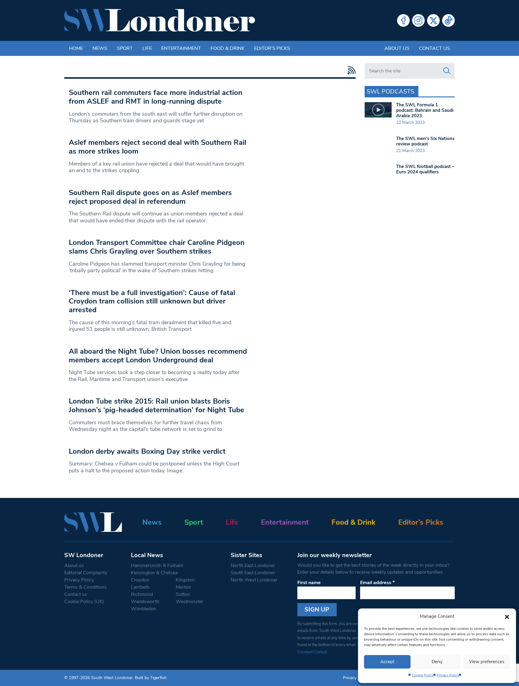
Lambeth (140, 587)
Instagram (418, 20)
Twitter (433, 20)
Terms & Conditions (85, 587)
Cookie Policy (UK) (84, 601)
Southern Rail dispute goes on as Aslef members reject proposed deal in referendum (150, 197)
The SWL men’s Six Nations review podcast (425, 141)
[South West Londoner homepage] (159, 20)
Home (76, 48)
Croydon (140, 580)
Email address (377, 582)
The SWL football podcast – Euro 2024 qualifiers (425, 169)
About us (396, 48)
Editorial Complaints (85, 572)
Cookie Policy (423, 675)
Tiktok (448, 20)
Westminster (189, 601)
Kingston (185, 580)
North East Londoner (253, 565)
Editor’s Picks (420, 522)
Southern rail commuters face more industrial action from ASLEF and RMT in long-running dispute (155, 97)
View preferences (486, 662)
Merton (183, 587)
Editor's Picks (272, 48)
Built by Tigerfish (151, 678)
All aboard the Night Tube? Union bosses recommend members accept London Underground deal (158, 355)
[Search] (447, 71)
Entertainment (181, 48)
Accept (387, 662)
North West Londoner (254, 580)
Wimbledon (143, 608)
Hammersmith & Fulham (157, 565)
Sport (125, 48)
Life (147, 48)
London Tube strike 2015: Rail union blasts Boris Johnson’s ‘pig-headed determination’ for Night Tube (156, 405)
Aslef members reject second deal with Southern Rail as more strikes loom (157, 147)
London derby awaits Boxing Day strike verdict (147, 451)
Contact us (434, 48)
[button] (507, 616)
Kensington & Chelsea (154, 572)
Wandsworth (145, 601)
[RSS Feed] (350, 70)
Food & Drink (227, 48)
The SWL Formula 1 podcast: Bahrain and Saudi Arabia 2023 (425, 110)
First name (309, 582)
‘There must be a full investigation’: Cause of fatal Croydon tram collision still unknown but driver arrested (152, 301)
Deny (437, 662)
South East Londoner (253, 572)
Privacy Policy (448, 675)
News (100, 48)
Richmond (142, 594)
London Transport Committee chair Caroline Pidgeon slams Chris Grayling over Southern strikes (156, 247)
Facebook (403, 20)
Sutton (183, 594)
